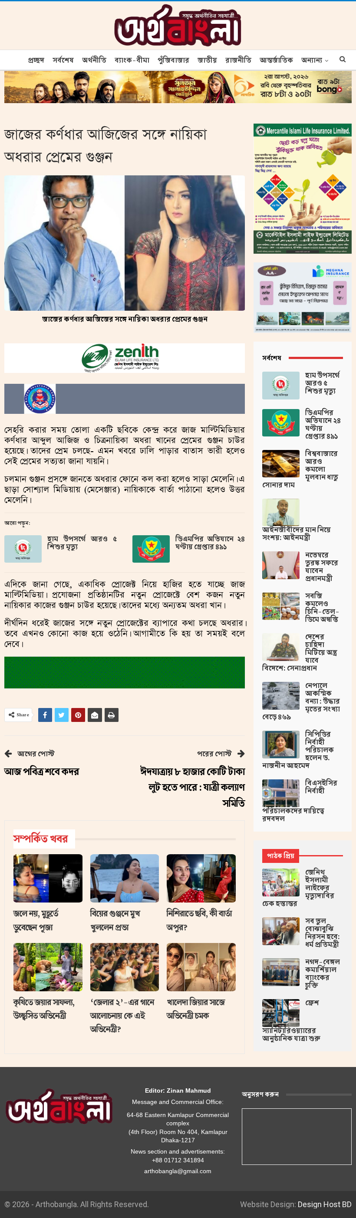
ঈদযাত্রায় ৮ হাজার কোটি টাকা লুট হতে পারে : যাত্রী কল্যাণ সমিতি (193, 788)
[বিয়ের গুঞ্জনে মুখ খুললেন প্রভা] (124, 878)
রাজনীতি (238, 60)
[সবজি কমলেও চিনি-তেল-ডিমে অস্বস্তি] (281, 606)
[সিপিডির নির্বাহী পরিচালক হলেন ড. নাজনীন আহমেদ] (281, 744)
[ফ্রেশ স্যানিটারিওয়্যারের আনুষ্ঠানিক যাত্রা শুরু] (281, 1013)
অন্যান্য (311, 60)
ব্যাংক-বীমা (132, 60)
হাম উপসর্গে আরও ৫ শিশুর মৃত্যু (82, 543)
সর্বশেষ (63, 60)
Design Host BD (325, 1204)
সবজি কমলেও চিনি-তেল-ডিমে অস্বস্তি (322, 608)
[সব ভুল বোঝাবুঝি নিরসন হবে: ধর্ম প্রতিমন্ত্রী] (281, 931)
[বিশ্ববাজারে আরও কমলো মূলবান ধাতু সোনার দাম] (281, 464)
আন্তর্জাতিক (276, 60)
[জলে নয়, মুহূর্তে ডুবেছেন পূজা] (47, 878)
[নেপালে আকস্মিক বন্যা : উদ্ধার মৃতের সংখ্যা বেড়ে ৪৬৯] (281, 696)
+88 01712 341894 (178, 1160)
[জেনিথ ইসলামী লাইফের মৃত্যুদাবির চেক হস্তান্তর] (281, 882)
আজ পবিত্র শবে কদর (41, 772)
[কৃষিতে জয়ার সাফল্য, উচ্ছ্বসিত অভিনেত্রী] (47, 967)
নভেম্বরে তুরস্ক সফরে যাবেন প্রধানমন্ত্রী (321, 567)
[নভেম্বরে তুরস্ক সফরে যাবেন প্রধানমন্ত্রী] (281, 565)
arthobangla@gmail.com (177, 1171)
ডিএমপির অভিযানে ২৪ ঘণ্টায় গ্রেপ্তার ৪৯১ (210, 543)
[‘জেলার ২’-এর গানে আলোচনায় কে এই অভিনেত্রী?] (124, 967)
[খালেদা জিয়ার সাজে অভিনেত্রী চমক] (201, 967)
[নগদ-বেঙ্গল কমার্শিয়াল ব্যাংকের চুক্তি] (281, 972)
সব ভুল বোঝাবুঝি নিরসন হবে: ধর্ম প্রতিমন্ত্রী (322, 933)
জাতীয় (207, 60)
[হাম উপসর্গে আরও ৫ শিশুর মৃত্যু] (23, 549)
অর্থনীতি (94, 60)
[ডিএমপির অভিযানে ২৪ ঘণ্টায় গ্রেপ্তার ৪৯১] (151, 549)
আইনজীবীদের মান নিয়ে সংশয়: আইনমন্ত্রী (296, 534)
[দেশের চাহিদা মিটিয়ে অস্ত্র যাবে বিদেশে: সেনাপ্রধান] (281, 647)
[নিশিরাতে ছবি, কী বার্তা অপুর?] (201, 878)
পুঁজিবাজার (173, 60)
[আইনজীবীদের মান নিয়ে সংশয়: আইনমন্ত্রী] (281, 513)
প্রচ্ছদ (36, 60)
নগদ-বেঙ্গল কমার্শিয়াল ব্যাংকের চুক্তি (322, 974)
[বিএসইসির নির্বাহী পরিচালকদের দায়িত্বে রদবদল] (281, 793)
